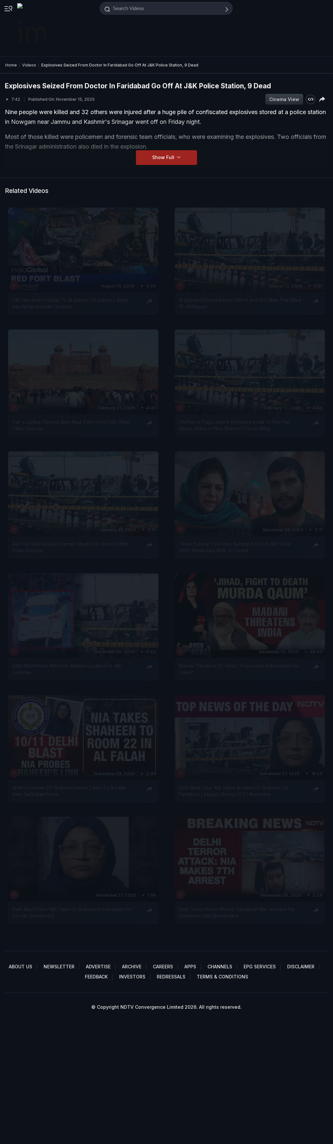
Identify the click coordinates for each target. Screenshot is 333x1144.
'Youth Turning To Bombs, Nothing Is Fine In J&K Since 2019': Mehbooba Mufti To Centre (235, 547)
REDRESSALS (171, 976)
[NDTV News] (32, 28)
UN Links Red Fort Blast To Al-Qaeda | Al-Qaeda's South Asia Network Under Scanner (70, 303)
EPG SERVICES (260, 966)
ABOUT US (20, 966)
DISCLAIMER (300, 966)
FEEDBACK (96, 976)
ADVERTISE (98, 966)
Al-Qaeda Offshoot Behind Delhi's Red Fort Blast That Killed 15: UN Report (240, 303)
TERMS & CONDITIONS (222, 976)
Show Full (164, 157)
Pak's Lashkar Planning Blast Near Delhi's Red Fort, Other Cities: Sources (71, 425)
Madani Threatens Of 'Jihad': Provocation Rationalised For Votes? (239, 669)
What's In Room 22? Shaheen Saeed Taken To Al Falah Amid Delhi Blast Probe (69, 791)
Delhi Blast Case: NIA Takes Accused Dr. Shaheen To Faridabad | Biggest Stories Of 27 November (233, 791)
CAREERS (163, 966)
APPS (190, 966)
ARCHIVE (131, 966)
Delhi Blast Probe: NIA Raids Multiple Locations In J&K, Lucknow (67, 669)
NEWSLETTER (59, 966)
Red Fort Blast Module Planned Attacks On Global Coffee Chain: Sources (70, 547)
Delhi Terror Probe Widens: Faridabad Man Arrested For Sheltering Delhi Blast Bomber (236, 912)
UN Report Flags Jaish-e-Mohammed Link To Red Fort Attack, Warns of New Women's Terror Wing (234, 425)
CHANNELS (219, 966)
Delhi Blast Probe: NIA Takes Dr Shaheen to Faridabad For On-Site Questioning (72, 912)
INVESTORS (132, 976)
